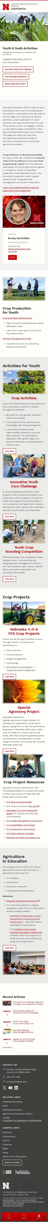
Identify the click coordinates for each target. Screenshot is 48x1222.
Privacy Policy (7, 1203)
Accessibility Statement (28, 1200)
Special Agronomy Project (15, 84)
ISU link (33, 806)
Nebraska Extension (13, 1110)
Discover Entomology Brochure (22, 901)
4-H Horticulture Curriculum (20, 829)
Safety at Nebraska (18, 1203)
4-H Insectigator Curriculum (20, 825)
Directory (7, 1132)
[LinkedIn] (16, 1088)
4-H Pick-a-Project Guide (19, 802)
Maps (5, 1148)
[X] (4, 1088)
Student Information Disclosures (13, 1205)
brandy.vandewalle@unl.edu (19, 249)
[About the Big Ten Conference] (7, 1172)
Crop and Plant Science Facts (17, 318)
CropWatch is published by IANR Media (22, 1120)
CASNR (6, 1118)
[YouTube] (10, 1088)
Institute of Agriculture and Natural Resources (24, 5)
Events (6, 1140)
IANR (5, 1105)
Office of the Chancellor (15, 1156)
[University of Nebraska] (22, 1172)
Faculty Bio (12, 252)
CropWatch (18, 8)
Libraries (7, 1144)
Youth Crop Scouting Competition (24, 549)
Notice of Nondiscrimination (35, 1201)
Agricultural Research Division (18, 1114)
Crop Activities (24, 398)
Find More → (8, 1047)
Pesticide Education (12, 1102)
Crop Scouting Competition (16, 77)
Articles (12, 257)
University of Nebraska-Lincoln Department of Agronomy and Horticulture (25, 919)
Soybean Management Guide (17, 338)
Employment (9, 1136)
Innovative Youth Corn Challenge (18, 69)
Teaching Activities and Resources (23, 837)
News (5, 1152)
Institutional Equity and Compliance (14, 1201)
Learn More (9, 451)
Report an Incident (12, 1162)
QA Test (18, 1200)
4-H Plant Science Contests (20, 833)
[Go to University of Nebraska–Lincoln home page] (6, 7)
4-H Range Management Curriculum (24, 821)
